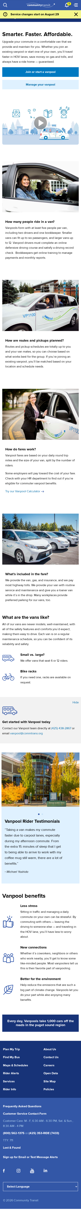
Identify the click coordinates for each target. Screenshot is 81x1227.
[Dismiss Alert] (76, 14)
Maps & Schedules (15, 1065)
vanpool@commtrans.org (26, 733)
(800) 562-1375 (13, 1133)
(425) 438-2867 (61, 728)
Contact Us (51, 1057)
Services (9, 1081)
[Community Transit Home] (40, 5)
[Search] (5, 5)
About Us (50, 1049)
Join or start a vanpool (40, 72)
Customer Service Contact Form (25, 1114)
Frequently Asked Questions (22, 1106)
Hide (76, 702)
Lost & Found (12, 1148)
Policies (49, 1089)
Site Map (50, 1081)
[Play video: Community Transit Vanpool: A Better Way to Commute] (40, 122)
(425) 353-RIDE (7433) (44, 1133)
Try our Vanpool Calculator (22, 491)
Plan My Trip (11, 1049)
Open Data (51, 1073)
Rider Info (9, 1089)
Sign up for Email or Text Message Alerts (30, 1157)
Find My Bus (11, 1057)
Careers (49, 1065)
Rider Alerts (11, 1073)
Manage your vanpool (40, 84)
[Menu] (75, 5)
